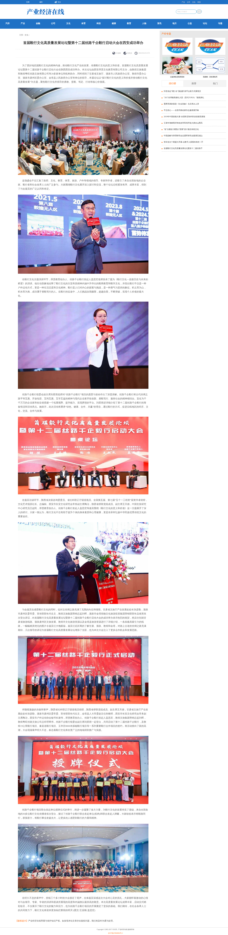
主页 (21, 35)
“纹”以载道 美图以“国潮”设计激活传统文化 (181, 129)
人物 (144, 23)
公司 (188, 2)
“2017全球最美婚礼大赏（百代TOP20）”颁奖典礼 (184, 98)
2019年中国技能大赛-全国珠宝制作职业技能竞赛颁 (184, 117)
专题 (220, 23)
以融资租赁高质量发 (177, 77)
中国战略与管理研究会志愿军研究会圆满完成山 (183, 136)
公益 (190, 23)
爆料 (41, 2)
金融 (38, 23)
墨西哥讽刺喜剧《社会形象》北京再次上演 (181, 104)
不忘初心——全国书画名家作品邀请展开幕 (181, 110)
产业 (183, 2)
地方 (174, 23)
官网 (27, 2)
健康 (114, 23)
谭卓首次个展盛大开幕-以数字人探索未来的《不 (183, 142)
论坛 (205, 23)
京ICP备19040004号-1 (115, 933)
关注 (59, 2)
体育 (83, 23)
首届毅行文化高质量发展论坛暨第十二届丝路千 (183, 148)
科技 (199, 2)
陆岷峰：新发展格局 (210, 77)
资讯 (159, 23)
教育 (129, 23)
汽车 (8, 23)
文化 (193, 2)
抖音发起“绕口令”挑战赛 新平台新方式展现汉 (182, 91)
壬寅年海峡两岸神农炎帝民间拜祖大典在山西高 (183, 123)
